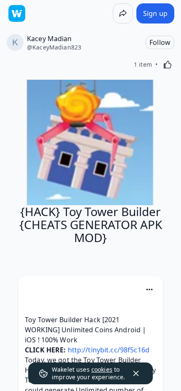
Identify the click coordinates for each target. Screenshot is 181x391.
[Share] (123, 13)
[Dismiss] (136, 373)
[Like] (167, 64)
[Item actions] (149, 289)
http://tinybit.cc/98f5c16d (108, 350)
